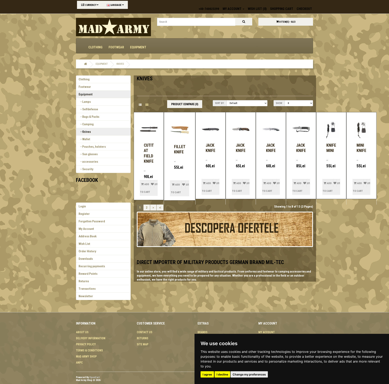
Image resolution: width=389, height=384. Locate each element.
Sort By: (219, 103)
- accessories (88, 161)
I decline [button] (222, 374)
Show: (279, 103)
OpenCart (94, 377)
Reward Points (88, 274)
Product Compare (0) (184, 104)
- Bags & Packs (89, 117)
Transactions (87, 289)
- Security (86, 169)
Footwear (116, 47)
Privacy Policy (86, 344)
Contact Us (144, 332)
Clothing (95, 47)
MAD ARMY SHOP (86, 356)
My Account (86, 229)
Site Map (142, 344)
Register (84, 214)
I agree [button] (207, 374)
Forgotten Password (92, 221)
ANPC (79, 362)
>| (160, 207)
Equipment (138, 47)
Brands (202, 332)
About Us (82, 332)
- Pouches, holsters (92, 147)
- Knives (85, 132)
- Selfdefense (88, 109)
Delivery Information (90, 338)
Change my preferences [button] (249, 374)
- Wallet (84, 139)
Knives (120, 64)
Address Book (87, 236)
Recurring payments (92, 266)
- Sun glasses (88, 154)
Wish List (84, 244)
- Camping (86, 124)
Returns (84, 281)
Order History (87, 251)
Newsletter (86, 296)
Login (82, 206)
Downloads (86, 259)
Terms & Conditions (89, 350)
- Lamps (85, 102)
